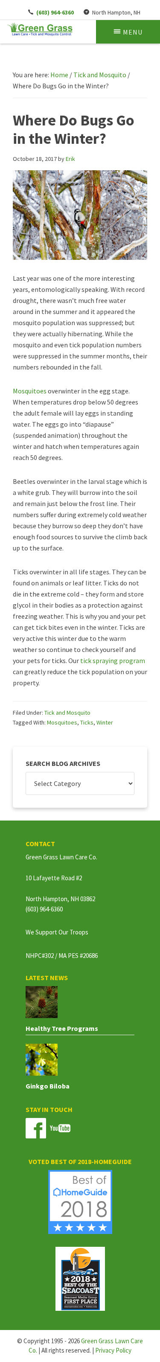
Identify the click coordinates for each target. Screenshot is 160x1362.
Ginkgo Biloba (48, 1086)
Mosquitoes (30, 391)
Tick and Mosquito (67, 712)
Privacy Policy (113, 1350)
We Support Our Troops (57, 932)
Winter (104, 722)
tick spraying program (112, 660)
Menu (133, 32)
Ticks (86, 722)
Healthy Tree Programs (62, 1028)
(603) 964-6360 (44, 909)
